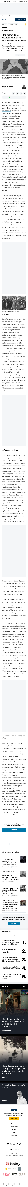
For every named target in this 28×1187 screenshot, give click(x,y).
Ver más (24, 986)
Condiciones (15, 1155)
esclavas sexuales (15, 843)
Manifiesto (14, 1123)
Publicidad (14, 1135)
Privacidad (8, 1155)
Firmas (14, 1129)
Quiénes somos (14, 1126)
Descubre (5, 986)
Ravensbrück (6, 111)
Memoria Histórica (13, 24)
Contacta (14, 1138)
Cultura (4, 24)
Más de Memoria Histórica (10, 852)
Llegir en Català (20, 55)
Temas (14, 1132)
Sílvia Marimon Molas (7, 86)
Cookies (21, 1155)
